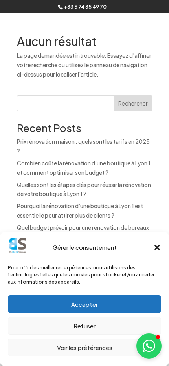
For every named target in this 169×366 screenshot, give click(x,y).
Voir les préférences (84, 347)
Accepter (84, 304)
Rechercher (133, 103)
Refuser (84, 325)
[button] (157, 247)
